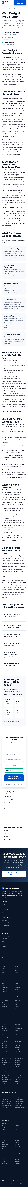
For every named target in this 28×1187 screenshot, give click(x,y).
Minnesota (4, 981)
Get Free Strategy (20, 2)
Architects (4, 1060)
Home (3, 8)
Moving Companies (6, 1037)
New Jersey (17, 987)
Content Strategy (6, 925)
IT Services (17, 1079)
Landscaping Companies (20, 1107)
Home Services (5, 1032)
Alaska (16, 957)
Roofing (4, 946)
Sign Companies (5, 1083)
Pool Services (5, 1054)
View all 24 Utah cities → (12, 721)
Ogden (6, 814)
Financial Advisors (19, 1073)
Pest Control (17, 1034)
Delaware (17, 964)
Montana (16, 983)
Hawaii (3, 968)
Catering (4, 1064)
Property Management (7, 1073)
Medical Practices (18, 1028)
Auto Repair (17, 1024)
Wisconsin (4, 1008)
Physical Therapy (18, 1043)
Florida (3, 966)
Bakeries (4, 1066)
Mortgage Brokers (6, 1075)
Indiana (16, 970)
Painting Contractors (6, 1058)
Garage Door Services (19, 1054)
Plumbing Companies (19, 1097)
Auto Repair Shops (6, 1103)
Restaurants (5, 938)
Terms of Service (20, 1183)
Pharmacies (4, 1047)
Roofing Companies (6, 1101)
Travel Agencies (5, 1071)
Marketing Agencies (6, 1079)
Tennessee (17, 1000)
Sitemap (4, 1183)
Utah (15, 8)
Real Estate (4, 1026)
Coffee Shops (18, 1066)
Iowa (3, 972)
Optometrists (17, 1047)
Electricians (17, 1022)
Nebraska (4, 985)
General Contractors (19, 1058)
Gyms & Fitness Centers (7, 1105)
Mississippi (17, 981)
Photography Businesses (7, 1111)
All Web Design (5, 936)
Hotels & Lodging (18, 1068)
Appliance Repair (18, 1051)
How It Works (5, 909)
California (4, 962)
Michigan (17, 979)
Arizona (3, 959)
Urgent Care (17, 1045)
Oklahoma (17, 993)
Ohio (3, 993)
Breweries (4, 1068)
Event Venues (18, 1062)
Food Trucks (17, 1064)
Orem (5, 805)
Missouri (4, 983)
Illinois (3, 970)
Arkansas (17, 959)
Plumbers (17, 1019)
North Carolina (5, 991)
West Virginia (7, 839)
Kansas (16, 972)
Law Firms (4, 941)
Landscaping (17, 1032)
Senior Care (4, 1043)
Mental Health (5, 1045)
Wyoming (17, 1008)
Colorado (17, 962)
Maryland (17, 976)
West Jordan (7, 802)
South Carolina (18, 998)
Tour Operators (18, 1071)
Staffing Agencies (19, 1077)
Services (4, 906)
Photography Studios (6, 1062)
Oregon (3, 996)
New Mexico (4, 989)
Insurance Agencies (19, 1109)
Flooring (16, 1056)
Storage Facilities (18, 1037)
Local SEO (4, 920)
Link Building (5, 928)
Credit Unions (18, 1075)
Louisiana (17, 974)
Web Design (9, 8)
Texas (3, 1002)
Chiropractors (5, 1030)
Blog (3, 912)
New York (17, 989)
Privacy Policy (11, 1183)
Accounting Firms (5, 1109)
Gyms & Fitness (5, 1039)
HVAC (3, 1022)
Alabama (4, 957)
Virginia (6, 833)
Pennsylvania (17, 996)
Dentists (4, 944)
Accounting (4, 1028)
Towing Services (18, 1085)
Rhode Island (5, 998)
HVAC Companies (6, 1099)
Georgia (16, 966)
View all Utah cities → (9, 820)
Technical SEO (5, 922)
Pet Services (4, 1041)
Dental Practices (5, 1097)
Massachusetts (5, 979)
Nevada (16, 985)
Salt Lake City (7, 796)
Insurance (17, 1026)
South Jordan (7, 817)
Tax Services (5, 1077)
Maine (3, 976)
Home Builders (5, 1107)
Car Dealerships (5, 1049)
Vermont (6, 830)
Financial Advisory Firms (20, 1114)
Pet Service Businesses (7, 1114)
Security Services (18, 1083)
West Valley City (8, 799)
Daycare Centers (18, 1041)
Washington (7, 836)
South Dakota (5, 1000)
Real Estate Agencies (19, 1101)
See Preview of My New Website (13, 874)
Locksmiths (4, 1085)
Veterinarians (17, 1030)
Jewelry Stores (18, 1049)
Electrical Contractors (19, 1099)
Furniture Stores (5, 1051)
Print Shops (17, 1081)
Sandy (5, 808)
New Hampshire (5, 987)
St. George (7, 811)
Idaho (16, 968)
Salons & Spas (18, 1039)
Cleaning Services (6, 1034)
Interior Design (18, 1060)
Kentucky (4, 974)
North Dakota (17, 991)
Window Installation (6, 1056)
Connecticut (4, 964)
